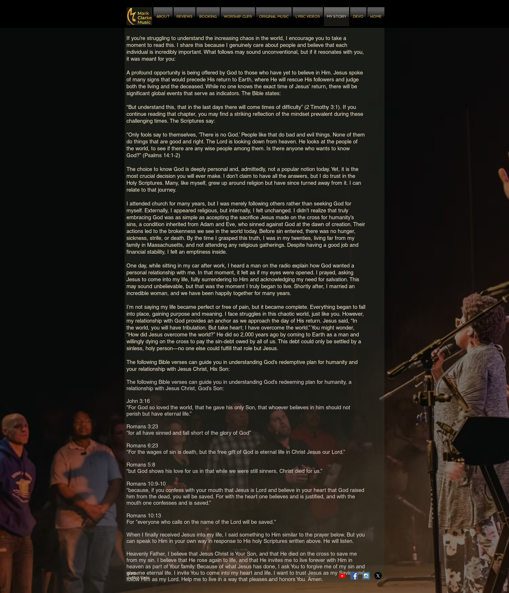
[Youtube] (342, 575)
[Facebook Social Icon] (354, 575)
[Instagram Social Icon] (366, 575)
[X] (378, 575)
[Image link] (139, 16)
